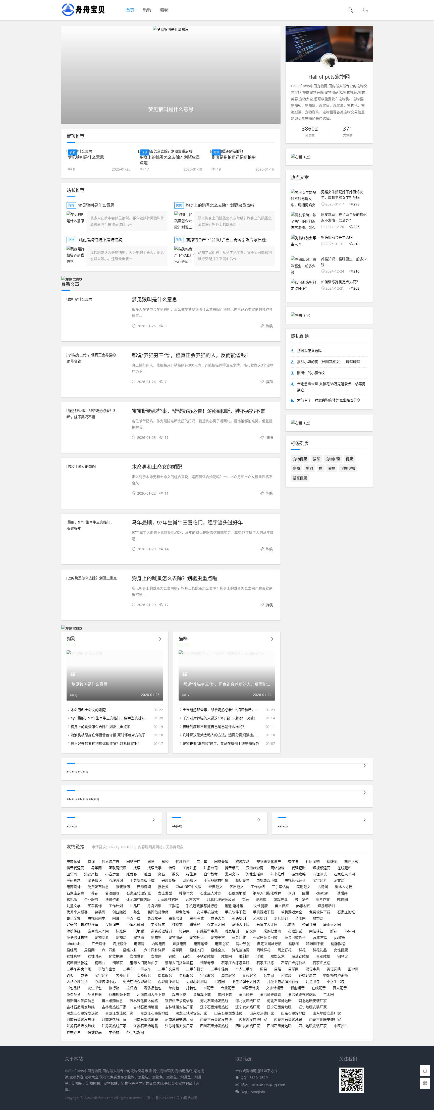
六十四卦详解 (154, 949)
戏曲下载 (351, 861)
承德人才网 (240, 924)
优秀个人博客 (77, 912)
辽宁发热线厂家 (247, 1007)
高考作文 (323, 899)
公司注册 (309, 924)
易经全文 (218, 949)
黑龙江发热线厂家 (119, 1013)
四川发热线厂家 (247, 1025)
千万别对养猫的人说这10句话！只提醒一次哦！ (220, 718)
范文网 (339, 880)
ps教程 (339, 937)
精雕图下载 (315, 943)
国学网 (72, 874)
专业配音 (228, 987)
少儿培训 (281, 918)
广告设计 (99, 943)
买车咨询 (95, 905)
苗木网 (300, 918)
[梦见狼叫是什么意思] (171, 29)
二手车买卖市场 (79, 969)
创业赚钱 (119, 912)
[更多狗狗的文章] (160, 639)
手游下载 (133, 918)
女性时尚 (95, 956)
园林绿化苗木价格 (144, 1000)
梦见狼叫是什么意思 (86, 157)
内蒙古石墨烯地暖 (288, 1019)
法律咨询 (112, 899)
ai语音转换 (250, 987)
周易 (150, 861)
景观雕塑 (323, 956)
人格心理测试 (77, 981)
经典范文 (215, 886)
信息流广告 (110, 861)
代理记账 (299, 867)
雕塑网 (318, 918)
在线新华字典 (207, 931)
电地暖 (138, 931)
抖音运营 (112, 874)
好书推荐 (277, 874)
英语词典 (334, 969)
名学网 (268, 975)
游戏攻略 (299, 874)
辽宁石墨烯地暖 (279, 1007)
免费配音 (74, 994)
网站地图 (190, 1098)
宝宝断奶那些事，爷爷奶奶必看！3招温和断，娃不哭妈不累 (198, 410)
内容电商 (158, 943)
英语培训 (239, 918)
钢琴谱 (342, 956)
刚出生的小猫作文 (311, 372)
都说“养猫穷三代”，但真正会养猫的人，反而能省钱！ (191, 355)
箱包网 (184, 931)
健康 (349, 458)
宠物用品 (176, 937)
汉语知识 (95, 880)
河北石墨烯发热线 (214, 1000)
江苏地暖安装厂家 (179, 1025)
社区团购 (313, 861)
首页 (130, 10)
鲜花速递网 (240, 949)
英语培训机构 (77, 937)
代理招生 (183, 861)
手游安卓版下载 (142, 880)
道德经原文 (307, 975)
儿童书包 (313, 981)
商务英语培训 (161, 931)
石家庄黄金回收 (265, 937)
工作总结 (258, 886)
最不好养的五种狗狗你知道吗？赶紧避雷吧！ (106, 743)
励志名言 (193, 899)
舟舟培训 (154, 905)
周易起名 (228, 975)
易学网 (96, 867)
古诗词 (322, 886)
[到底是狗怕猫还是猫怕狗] (242, 151)
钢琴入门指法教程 (267, 893)
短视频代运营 (295, 880)
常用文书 (232, 874)
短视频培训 (326, 905)
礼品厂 (135, 905)
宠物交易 (102, 937)
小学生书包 (335, 981)
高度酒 (290, 924)
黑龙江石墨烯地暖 (154, 1013)
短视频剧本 (96, 918)
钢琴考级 (207, 962)
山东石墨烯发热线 (228, 1013)
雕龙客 (131, 874)
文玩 (245, 899)
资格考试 (197, 918)
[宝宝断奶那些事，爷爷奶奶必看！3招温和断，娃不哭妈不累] (97, 413)
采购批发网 (272, 931)
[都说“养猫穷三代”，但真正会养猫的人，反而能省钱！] (97, 358)
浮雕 (259, 956)
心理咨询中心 (105, 981)
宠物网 (121, 937)
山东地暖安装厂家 (327, 1013)
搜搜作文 (186, 893)
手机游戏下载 (263, 912)
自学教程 (211, 874)
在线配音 (319, 987)
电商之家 (222, 943)
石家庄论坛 (346, 912)
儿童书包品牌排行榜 (283, 981)
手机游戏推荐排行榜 (202, 905)
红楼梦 (177, 924)
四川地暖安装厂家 (313, 1025)
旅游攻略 (242, 861)
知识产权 (91, 874)
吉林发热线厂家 (114, 1007)
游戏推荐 (281, 899)
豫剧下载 (225, 994)
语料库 (261, 899)
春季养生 (74, 1032)
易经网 (72, 949)
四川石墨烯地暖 (279, 1025)
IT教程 (174, 905)
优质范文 (237, 886)
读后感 (342, 893)
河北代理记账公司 (221, 899)
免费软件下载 (319, 912)
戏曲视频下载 (119, 994)
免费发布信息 (98, 886)
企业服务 (91, 899)
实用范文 (303, 886)
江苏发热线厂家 (114, 1025)
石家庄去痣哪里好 (235, 962)
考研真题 (74, 880)
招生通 (191, 874)
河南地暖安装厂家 (179, 1019)
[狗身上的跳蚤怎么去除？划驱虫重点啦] (170, 151)
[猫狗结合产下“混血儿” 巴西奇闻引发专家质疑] (184, 256)
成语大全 (218, 918)
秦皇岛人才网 (98, 931)
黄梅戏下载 (202, 994)
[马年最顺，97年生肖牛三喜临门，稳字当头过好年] (97, 525)
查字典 (293, 861)
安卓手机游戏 (207, 912)
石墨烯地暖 (237, 893)
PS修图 (342, 899)
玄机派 (72, 899)
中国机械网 (135, 924)
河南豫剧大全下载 (151, 994)
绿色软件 (183, 912)
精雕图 (332, 861)
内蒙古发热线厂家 (253, 1019)
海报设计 (120, 943)
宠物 (296, 468)
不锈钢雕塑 (205, 956)
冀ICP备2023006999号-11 (165, 1098)
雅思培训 (232, 931)
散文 (175, 874)
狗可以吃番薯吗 (309, 350)
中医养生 (341, 1025)
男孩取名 (186, 975)
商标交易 (242, 880)
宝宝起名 (320, 880)
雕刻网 (244, 956)
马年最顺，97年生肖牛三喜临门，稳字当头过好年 (187, 522)
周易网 (89, 949)
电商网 (139, 943)
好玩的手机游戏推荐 (82, 924)
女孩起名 (249, 975)
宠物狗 (156, 937)
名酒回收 (112, 893)
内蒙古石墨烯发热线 (216, 1019)
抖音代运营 (75, 867)
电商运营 (74, 861)
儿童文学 (74, 905)
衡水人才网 (344, 886)
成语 (136, 867)
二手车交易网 (168, 969)
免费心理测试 (196, 981)
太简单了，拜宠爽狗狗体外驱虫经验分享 (328, 400)
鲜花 (333, 931)
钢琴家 (117, 962)
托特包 (191, 987)
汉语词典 (112, 924)
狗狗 (147, 10)
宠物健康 (300, 458)
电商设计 (74, 886)
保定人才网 (216, 924)
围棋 (305, 893)
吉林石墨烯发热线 (81, 1007)
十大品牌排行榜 (216, 880)
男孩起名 (123, 975)
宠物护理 (333, 458)
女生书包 (95, 987)
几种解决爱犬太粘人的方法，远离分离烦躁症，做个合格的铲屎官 (221, 734)
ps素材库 (303, 905)
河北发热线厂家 (247, 1000)
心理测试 (320, 874)
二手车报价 (195, 969)
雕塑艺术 (277, 956)
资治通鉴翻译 (270, 994)
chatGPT (323, 893)
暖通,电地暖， (236, 905)
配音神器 (95, 994)
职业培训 (176, 918)
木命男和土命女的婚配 (157, 466)
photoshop (76, 943)
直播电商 (180, 943)
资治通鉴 (246, 994)
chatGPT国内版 (138, 899)
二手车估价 (280, 886)
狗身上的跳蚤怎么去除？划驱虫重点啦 (170, 160)
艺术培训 (260, 918)
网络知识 (190, 880)
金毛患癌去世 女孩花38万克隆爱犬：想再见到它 (331, 386)
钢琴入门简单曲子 (144, 962)
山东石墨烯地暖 (293, 1013)
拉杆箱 (131, 987)
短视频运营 (321, 867)
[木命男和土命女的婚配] (97, 466)
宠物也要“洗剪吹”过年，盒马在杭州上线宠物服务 (221, 743)
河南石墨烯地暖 (145, 1019)
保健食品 (95, 1032)
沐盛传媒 (74, 931)
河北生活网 (254, 874)
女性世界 (137, 956)
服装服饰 (123, 886)
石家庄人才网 (344, 874)
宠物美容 (218, 937)
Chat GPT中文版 (188, 886)
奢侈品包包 (152, 987)
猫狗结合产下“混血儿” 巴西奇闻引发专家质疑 (226, 239)
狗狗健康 (348, 468)
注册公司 (211, 867)
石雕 (186, 956)
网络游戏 (277, 867)
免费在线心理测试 (137, 981)
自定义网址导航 (269, 943)
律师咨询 (144, 886)
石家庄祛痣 (265, 962)
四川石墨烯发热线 (214, 1025)
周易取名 (165, 975)
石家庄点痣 (75, 893)
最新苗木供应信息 (81, 1000)
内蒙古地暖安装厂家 (325, 1019)
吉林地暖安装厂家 (179, 1007)
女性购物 (74, 956)
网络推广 (133, 861)
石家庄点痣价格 (293, 962)
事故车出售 (107, 969)
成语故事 (154, 867)
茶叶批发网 (135, 1032)
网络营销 (221, 861)
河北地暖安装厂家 (313, 1000)
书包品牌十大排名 (246, 981)
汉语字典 (313, 969)
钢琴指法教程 (77, 962)
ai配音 (209, 987)
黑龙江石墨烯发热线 (82, 1013)
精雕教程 (338, 943)
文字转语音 (275, 987)
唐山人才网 (332, 924)
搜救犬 (163, 886)
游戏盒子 (154, 918)
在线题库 (344, 867)
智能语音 (298, 987)
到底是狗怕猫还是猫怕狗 (233, 157)
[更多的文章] (364, 765)
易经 (165, 861)
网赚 (115, 918)
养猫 (331, 468)
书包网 (349, 931)
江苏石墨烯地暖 (145, 1025)
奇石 (161, 874)
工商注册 (190, 867)
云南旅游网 (254, 867)
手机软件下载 (235, 912)
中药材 (114, 1032)
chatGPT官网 (168, 899)
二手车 (202, 861)
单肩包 (174, 987)
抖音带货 (232, 867)
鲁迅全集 (74, 918)
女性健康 (261, 905)
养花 (94, 893)
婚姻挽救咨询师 (335, 975)
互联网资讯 (117, 867)
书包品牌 (74, 987)
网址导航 (243, 943)
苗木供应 (282, 905)
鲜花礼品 (320, 949)
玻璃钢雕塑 (300, 956)
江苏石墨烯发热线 (81, 1025)
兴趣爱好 (168, 880)
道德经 (195, 924)
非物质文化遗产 (268, 861)
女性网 (156, 956)
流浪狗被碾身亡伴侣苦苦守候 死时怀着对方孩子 (108, 734)
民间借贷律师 (158, 912)
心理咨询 (116, 880)
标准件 (121, 931)
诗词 (91, 861)
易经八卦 (130, 949)
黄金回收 (239, 937)
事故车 (145, 969)
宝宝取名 (207, 975)
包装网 (100, 912)
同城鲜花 (263, 949)
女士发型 (165, 893)
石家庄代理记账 (138, 893)
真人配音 (340, 987)
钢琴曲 (100, 962)
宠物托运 (197, 937)
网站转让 (316, 931)
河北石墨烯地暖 (279, 1000)
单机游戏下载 (267, 880)
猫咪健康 (300, 477)
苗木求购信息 (112, 1000)
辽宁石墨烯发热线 (214, 1007)
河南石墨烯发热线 (81, 1019)
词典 (291, 893)
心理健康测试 (168, 981)
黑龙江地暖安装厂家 (191, 1013)
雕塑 (147, 874)
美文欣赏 (158, 924)
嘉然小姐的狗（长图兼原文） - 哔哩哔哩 (328, 361)
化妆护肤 (116, 956)
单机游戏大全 (291, 912)
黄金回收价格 (295, 937)
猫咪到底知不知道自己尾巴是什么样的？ (214, 726)
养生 (136, 912)
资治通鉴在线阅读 (302, 994)
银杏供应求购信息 (179, 1000)
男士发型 (302, 899)
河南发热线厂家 (114, 1019)
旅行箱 (114, 987)
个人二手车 (244, 969)
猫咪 (164, 10)
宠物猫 (138, 937)
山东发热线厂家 (261, 1013)
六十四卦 (109, 949)
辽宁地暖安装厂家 (313, 1007)
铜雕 (172, 956)
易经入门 (197, 949)
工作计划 (116, 905)
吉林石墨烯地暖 (145, 1007)
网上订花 (285, 949)
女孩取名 (144, 975)
